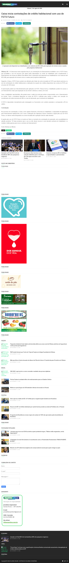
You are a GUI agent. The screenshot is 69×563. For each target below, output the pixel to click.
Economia (8, 130)
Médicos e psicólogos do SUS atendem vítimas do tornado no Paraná (29, 387)
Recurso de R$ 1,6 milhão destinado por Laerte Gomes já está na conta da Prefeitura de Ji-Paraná (37, 406)
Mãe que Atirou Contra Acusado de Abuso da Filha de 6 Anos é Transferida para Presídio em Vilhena (37, 360)
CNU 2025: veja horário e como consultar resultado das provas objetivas (30, 371)
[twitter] (65, 561)
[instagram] (67, 561)
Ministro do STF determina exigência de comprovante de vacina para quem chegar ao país (35, 447)
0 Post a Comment (27, 20)
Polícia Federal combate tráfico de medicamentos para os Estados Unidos (30, 379)
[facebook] (63, 561)
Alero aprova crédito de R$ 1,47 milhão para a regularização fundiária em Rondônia (33, 398)
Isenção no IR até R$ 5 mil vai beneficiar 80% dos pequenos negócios (10, 154)
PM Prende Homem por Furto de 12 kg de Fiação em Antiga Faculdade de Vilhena (32, 352)
